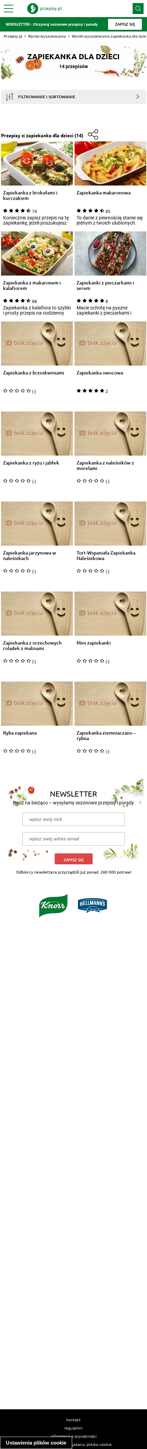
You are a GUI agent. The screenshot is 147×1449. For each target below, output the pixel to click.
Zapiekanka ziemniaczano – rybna (106, 735)
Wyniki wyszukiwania (47, 36)
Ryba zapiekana (20, 733)
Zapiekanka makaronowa (104, 193)
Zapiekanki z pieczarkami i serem (105, 285)
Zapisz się (74, 860)
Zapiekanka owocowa (100, 373)
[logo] (44, 8)
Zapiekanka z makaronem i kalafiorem (32, 285)
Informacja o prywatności (74, 1436)
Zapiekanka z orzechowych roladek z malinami (32, 645)
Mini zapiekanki (94, 643)
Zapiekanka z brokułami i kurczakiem (30, 195)
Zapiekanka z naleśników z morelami (105, 465)
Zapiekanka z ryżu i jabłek (31, 463)
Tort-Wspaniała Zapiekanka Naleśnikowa (106, 555)
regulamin (73, 1428)
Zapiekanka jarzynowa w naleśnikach (29, 555)
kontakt (73, 1419)
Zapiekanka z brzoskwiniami (33, 373)
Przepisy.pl (13, 36)
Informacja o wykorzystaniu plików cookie (74, 1444)
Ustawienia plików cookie (36, 1443)
